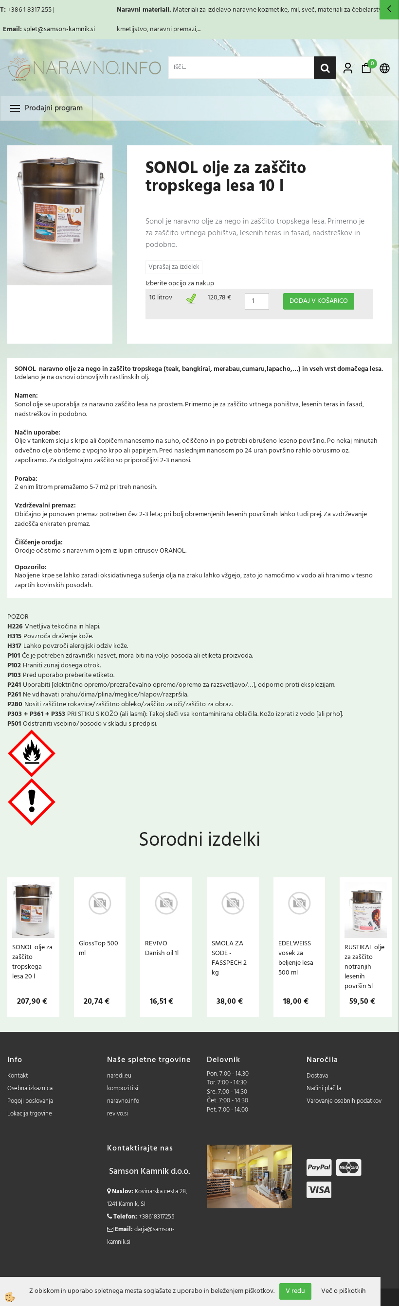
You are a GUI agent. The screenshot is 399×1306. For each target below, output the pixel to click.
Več (33, 928)
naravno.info (123, 1101)
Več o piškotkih (343, 1291)
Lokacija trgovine (29, 1114)
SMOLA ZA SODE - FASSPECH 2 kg (229, 958)
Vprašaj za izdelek (174, 267)
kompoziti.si (122, 1088)
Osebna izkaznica (30, 1088)
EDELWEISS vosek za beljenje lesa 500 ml (295, 958)
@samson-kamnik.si (66, 29)
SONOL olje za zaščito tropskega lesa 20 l (32, 962)
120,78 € (219, 297)
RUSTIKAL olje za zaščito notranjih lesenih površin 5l (364, 967)
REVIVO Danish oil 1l (162, 948)
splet (30, 29)
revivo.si (117, 1114)
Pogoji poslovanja (30, 1101)
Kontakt (17, 1076)
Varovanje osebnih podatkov (344, 1101)
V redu (295, 1291)
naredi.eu (119, 1076)
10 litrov (160, 297)
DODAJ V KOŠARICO (319, 301)
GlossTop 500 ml (98, 948)
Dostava (317, 1076)
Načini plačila (324, 1088)
